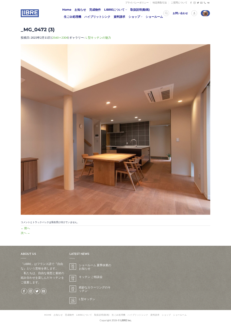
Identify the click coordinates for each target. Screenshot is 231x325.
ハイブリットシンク (97, 16)
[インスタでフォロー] (194, 3)
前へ (25, 228)
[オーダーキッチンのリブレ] (30, 13)
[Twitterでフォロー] (198, 3)
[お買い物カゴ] (205, 13)
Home (66, 9)
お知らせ (80, 9)
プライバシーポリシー (137, 2)
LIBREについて (114, 9)
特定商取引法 (160, 2)
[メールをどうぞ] (201, 3)
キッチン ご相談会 (91, 276)
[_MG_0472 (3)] (115, 129)
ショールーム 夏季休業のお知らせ (95, 266)
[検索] (166, 13)
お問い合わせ (180, 13)
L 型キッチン (87, 299)
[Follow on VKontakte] (208, 3)
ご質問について (179, 2)
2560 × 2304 (60, 37)
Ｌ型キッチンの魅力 (98, 37)
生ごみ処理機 (72, 16)
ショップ (134, 16)
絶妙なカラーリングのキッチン (95, 288)
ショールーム (154, 16)
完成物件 (95, 9)
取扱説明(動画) (140, 9)
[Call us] (205, 3)
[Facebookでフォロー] (191, 3)
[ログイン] (194, 13)
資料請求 (119, 16)
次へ (25, 232)
